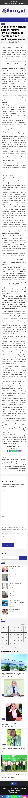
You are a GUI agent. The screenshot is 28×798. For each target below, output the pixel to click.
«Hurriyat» (6, 788)
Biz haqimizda (21, 3)
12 (21, 634)
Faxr (3, 695)
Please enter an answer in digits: (11, 533)
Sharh (3, 490)
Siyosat (3, 23)
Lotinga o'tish (14, 3)
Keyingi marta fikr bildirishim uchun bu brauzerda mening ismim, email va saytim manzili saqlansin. (14, 529)
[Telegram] (17, 451)
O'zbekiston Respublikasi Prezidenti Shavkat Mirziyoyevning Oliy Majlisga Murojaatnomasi (15, 467)
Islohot (3, 669)
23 (10, 640)
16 (10, 637)
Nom (4, 510)
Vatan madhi (5, 699)
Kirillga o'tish (7, 3)
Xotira (3, 719)
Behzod (11, 42)
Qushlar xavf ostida (14, 575)
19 (21, 637)
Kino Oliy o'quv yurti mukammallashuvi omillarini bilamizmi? (16, 602)
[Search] (25, 19)
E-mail (17, 510)
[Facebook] (8, 451)
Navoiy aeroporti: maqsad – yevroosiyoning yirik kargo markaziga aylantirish (13, 674)
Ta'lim (3, 770)
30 (10, 643)
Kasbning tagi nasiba (14, 609)
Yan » (15, 647)
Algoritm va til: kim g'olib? (16, 566)
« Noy (3, 647)
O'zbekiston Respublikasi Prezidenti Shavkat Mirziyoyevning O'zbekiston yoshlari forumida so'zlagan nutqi (14, 460)
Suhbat (3, 744)
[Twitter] (11, 451)
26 (21, 640)
